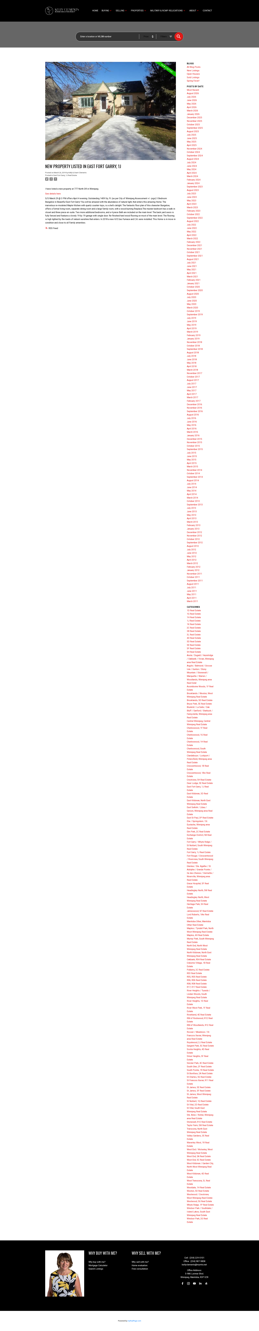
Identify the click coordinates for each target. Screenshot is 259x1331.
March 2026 (192, 110)
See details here (53, 193)
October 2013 (193, 501)
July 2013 (191, 508)
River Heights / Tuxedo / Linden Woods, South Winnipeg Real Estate (198, 994)
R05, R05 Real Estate (197, 976)
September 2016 (195, 411)
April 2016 (192, 428)
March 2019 (192, 332)
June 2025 (192, 138)
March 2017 (192, 397)
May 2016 (191, 425)
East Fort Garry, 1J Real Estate (65, 175)
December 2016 (194, 404)
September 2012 (195, 542)
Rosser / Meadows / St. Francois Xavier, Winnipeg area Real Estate (199, 1035)
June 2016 (192, 421)
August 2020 (193, 294)
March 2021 (192, 276)
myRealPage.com (134, 1321)
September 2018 (195, 349)
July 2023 (191, 193)
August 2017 (193, 380)
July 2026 (191, 97)
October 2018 (193, 345)
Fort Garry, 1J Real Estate (199, 852)
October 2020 (193, 287)
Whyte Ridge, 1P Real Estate (200, 1205)
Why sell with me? (140, 1262)
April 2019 (192, 328)
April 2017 (192, 394)
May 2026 (191, 103)
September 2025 (195, 128)
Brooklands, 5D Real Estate (199, 700)
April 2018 (192, 366)
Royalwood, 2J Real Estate (199, 1042)
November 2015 (194, 442)
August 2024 (193, 159)
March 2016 (192, 432)
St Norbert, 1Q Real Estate (199, 1101)
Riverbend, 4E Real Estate (199, 1014)
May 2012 (191, 556)
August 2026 (193, 93)
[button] (182, 1283)
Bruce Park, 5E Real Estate (199, 703)
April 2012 (192, 560)
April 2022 (192, 235)
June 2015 (192, 456)
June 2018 (192, 359)
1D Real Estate (194, 610)
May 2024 (191, 169)
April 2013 (192, 518)
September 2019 (195, 314)
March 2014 (192, 497)
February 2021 (193, 280)
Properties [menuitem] (137, 10)
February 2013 (193, 525)
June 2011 (192, 591)
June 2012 (192, 553)
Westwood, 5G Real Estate (199, 1201)
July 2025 (191, 135)
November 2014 (194, 470)
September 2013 (195, 504)
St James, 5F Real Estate (199, 1090)
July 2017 (191, 383)
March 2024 (192, 176)
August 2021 (193, 259)
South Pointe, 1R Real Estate (200, 1070)
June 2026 (192, 100)
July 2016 (191, 418)
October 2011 (193, 577)
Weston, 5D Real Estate (198, 1191)
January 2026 (193, 114)
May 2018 (191, 363)
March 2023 (192, 207)
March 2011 (192, 601)
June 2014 (192, 487)
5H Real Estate (194, 652)
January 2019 (193, 338)
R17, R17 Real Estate (197, 987)
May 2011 (191, 594)
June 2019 (192, 321)
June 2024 (192, 166)
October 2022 (193, 214)
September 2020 (195, 290)
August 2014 (193, 480)
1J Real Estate (194, 620)
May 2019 (191, 325)
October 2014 (193, 473)
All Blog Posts (193, 67)
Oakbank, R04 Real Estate (199, 959)
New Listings (193, 70)
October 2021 (193, 252)
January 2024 (193, 183)
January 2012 (193, 570)
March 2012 (192, 563)
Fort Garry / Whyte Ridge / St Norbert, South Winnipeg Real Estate (199, 845)
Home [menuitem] (95, 10)
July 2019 (191, 318)
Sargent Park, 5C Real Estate (200, 1045)
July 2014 (191, 484)
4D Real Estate (194, 638)
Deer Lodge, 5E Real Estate (200, 783)
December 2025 (194, 117)
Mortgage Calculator (98, 1265)
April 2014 (192, 494)
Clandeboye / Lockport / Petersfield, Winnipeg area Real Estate (199, 759)
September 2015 (195, 449)
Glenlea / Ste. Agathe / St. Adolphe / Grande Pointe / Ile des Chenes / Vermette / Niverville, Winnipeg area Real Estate (200, 873)
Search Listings (95, 1269)
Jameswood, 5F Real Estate (200, 911)
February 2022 (193, 242)
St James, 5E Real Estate (199, 1087)
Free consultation (140, 1269)
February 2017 (193, 401)
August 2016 (193, 414)
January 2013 (193, 529)
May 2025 (191, 141)
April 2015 (192, 463)
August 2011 (193, 584)
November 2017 (194, 373)
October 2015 (193, 446)
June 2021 (192, 266)
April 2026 (192, 107)
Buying (105, 10)
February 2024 (193, 179)
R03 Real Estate (194, 973)
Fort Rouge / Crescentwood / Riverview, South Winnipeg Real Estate (200, 859)
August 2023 (193, 190)
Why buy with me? (96, 1262)
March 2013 (192, 522)
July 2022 (191, 224)
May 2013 (191, 515)
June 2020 (192, 300)
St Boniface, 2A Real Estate (200, 1073)
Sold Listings (193, 77)
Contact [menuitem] (207, 10)
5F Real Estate (194, 648)
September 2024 (195, 155)
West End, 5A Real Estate (199, 1156)
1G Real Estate (194, 614)
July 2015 (191, 452)
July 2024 (191, 162)
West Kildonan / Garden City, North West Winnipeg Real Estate (200, 1167)
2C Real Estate (194, 627)
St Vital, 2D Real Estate (198, 1104)
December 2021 (194, 245)
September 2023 (195, 186)
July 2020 (191, 297)
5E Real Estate (194, 645)
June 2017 (192, 387)
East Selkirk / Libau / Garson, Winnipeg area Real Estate (199, 811)
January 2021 (193, 283)
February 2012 (193, 567)
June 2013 (192, 511)
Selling (120, 10)
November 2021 (194, 249)
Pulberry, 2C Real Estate (198, 969)
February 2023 (193, 211)
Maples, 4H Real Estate (198, 935)
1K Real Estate (194, 624)
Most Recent (193, 90)
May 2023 (191, 200)
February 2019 (193, 335)
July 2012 (191, 549)
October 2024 (193, 152)
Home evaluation (139, 1265)
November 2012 (194, 535)
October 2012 (193, 539)
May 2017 (191, 390)
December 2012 (194, 532)
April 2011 (192, 598)
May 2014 (191, 490)
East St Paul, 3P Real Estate (200, 817)
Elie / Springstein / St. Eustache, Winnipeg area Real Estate (198, 824)
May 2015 (191, 459)
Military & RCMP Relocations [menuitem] (166, 10)
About (192, 10)
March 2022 (192, 238)
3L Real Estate (194, 634)
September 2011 (195, 580)
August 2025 (193, 131)
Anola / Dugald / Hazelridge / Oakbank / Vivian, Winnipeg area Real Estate (200, 658)
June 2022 (192, 228)
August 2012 (193, 546)
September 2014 (195, 477)
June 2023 (192, 197)
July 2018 (191, 356)
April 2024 (192, 173)
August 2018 (193, 352)
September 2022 (195, 218)
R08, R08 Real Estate (197, 983)
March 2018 (192, 370)
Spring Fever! (193, 81)
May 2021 (191, 269)
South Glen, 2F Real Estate (199, 1066)
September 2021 (195, 256)
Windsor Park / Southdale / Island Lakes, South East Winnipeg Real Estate (199, 1211)
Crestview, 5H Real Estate (199, 780)
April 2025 (192, 145)
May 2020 (191, 304)
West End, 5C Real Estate (199, 1160)
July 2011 (191, 587)
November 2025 (194, 121)
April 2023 (192, 204)
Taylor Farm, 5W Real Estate (200, 1125)
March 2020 (192, 307)
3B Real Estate (194, 631)
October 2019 (193, 311)
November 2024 (194, 148)
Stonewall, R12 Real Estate (199, 1122)
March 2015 (192, 466)
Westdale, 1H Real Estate (199, 1187)
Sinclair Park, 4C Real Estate (200, 1063)
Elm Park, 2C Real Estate (198, 831)
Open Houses (193, 74)
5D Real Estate (194, 641)
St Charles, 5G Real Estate (199, 1077)
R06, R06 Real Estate (197, 980)
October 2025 (193, 124)
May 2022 (191, 231)
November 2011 (194, 573)
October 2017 (193, 376)
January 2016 (193, 435)
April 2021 (192, 273)
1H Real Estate (194, 617)
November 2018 (194, 342)
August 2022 (193, 221)
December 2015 (194, 439)
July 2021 (191, 262)
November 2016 (194, 408)
